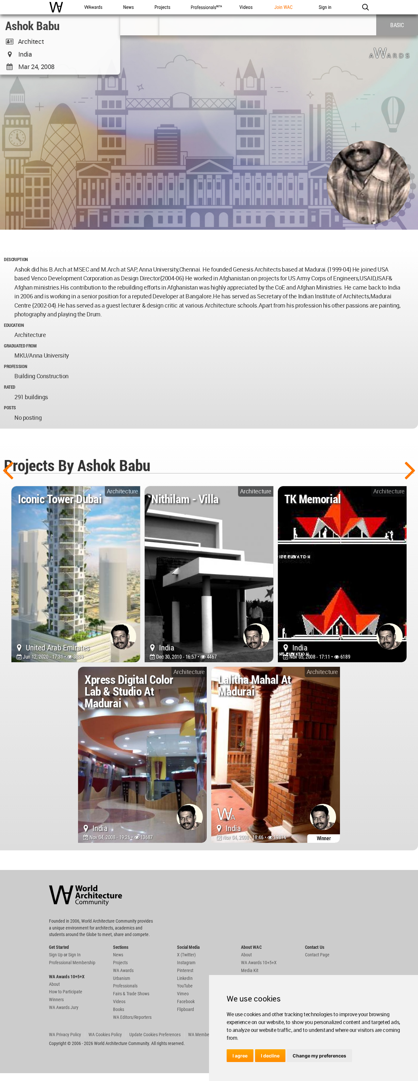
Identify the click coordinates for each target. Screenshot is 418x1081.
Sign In (74, 954)
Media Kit (249, 970)
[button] (365, 7)
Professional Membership (72, 962)
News (118, 954)
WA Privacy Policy (65, 1034)
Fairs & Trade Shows (131, 993)
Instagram (186, 962)
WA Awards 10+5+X (259, 962)
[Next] (410, 469)
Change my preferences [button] (319, 1055)
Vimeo (183, 993)
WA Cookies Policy (105, 1034)
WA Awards (123, 970)
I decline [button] (270, 1055)
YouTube (185, 985)
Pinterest (185, 970)
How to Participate (65, 991)
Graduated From (20, 346)
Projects (120, 962)
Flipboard (185, 1009)
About (54, 984)
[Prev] (7, 469)
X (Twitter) (186, 954)
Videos (119, 1001)
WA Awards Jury (63, 1007)
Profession (15, 366)
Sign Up (56, 954)
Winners (56, 999)
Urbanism (121, 978)
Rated (9, 387)
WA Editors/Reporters (132, 1017)
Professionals (125, 985)
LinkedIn (185, 978)
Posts (10, 407)
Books (118, 1009)
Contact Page (317, 954)
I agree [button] (240, 1055)
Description (16, 259)
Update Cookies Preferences (155, 1034)
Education (14, 325)
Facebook (186, 1001)
